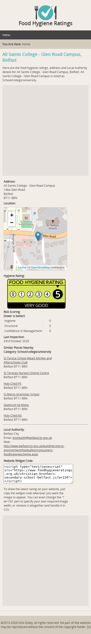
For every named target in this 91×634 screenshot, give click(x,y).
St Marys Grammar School (21, 394)
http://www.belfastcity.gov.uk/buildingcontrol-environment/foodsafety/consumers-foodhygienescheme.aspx (34, 450)
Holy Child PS (12, 384)
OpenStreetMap (40, 267)
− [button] (11, 223)
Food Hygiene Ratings (46, 23)
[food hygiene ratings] (45, 10)
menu (6, 35)
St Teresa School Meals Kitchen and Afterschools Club (28, 360)
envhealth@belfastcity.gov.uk (32, 438)
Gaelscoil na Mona (16, 405)
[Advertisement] (45, 130)
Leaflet (22, 267)
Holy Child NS (13, 415)
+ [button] (11, 215)
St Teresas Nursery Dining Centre (26, 373)
